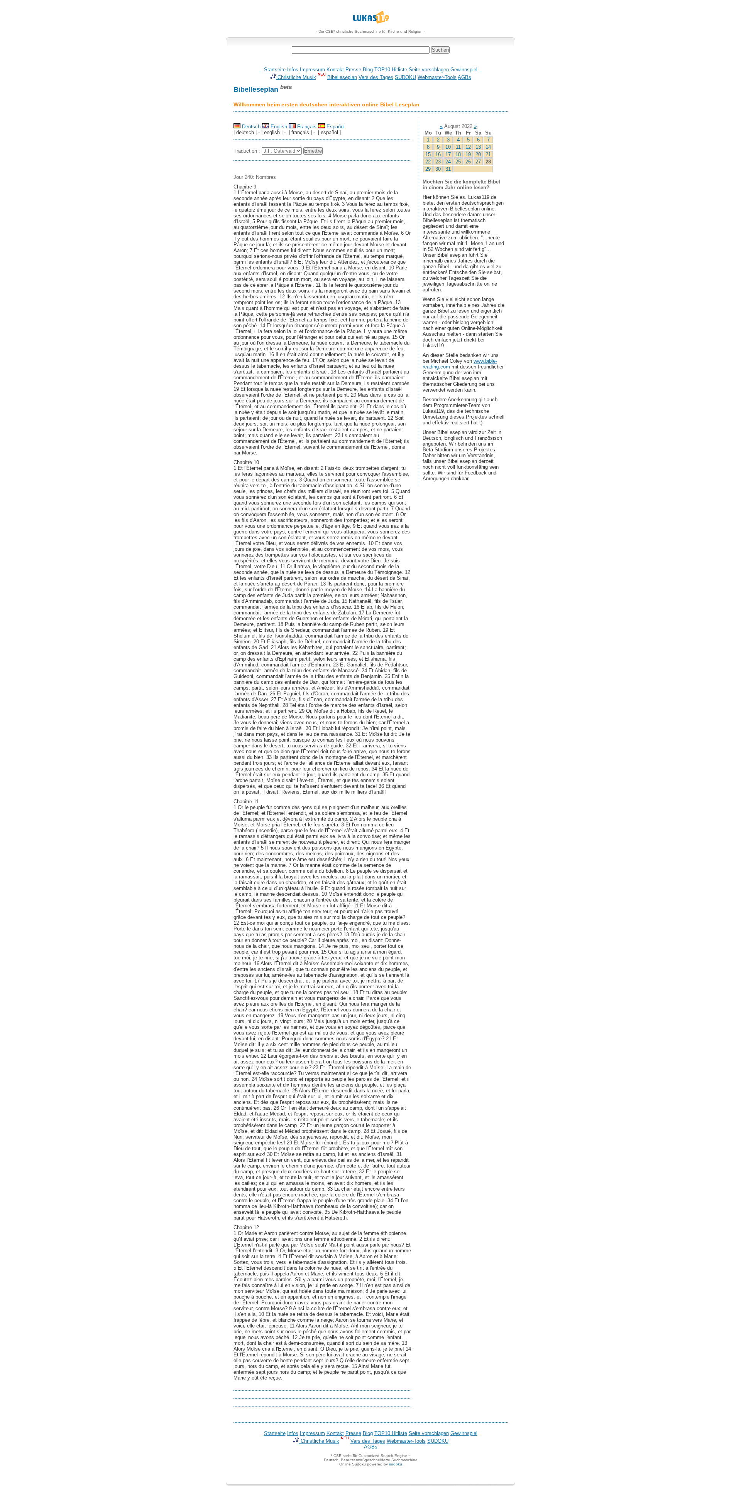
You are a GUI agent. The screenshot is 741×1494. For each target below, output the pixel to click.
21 (488, 154)
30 (438, 169)
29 (428, 169)
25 (458, 162)
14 (488, 147)
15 (428, 154)
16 (438, 154)
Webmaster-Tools (437, 77)
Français (306, 127)
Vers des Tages (376, 77)
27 (478, 162)
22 (428, 162)
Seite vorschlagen (429, 69)
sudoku (395, 1464)
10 (448, 147)
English (278, 127)
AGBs (464, 77)
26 (468, 162)
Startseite (275, 69)
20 (478, 154)
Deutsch (250, 127)
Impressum (312, 69)
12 (468, 147)
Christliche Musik (296, 77)
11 (458, 147)
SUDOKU (405, 77)
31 (448, 169)
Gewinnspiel (463, 69)
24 (448, 162)
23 (438, 162)
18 (458, 154)
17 (448, 154)
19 (468, 154)
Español (335, 127)
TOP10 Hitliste (390, 69)
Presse (353, 69)
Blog (368, 69)
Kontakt (335, 69)
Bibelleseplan (342, 77)
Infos (292, 69)
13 (478, 147)
